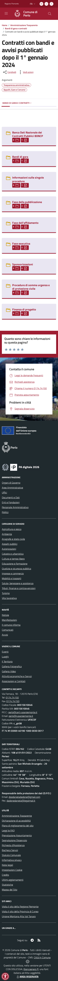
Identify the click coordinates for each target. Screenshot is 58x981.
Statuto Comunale (11, 855)
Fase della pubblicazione (27, 202)
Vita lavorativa (9, 598)
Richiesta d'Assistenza (13, 845)
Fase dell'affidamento (25, 223)
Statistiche (7, 885)
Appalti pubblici (9, 544)
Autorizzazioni (9, 549)
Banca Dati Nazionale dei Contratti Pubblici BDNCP (27, 134)
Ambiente (7, 534)
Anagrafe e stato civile (13, 539)
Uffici (4, 492)
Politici (5, 512)
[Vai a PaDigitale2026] (21, 467)
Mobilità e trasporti (11, 578)
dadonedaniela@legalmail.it (21, 800)
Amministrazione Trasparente (24, 25)
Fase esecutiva (21, 243)
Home (4, 25)
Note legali (7, 865)
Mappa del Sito (9, 889)
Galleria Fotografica (12, 666)
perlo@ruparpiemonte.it (21, 716)
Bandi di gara (20, 157)
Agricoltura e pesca (11, 529)
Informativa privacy (12, 860)
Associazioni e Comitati (13, 681)
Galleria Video (9, 671)
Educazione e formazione (14, 563)
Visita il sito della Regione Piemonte (20, 906)
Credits (5, 875)
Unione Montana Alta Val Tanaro (19, 916)
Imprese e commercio (13, 573)
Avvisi (5, 635)
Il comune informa (11, 625)
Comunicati (7, 630)
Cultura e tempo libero (13, 559)
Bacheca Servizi (10, 850)
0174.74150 (12, 697)
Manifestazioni (9, 620)
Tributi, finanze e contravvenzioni (18, 588)
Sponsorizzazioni (22, 264)
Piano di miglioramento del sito (17, 825)
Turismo (6, 593)
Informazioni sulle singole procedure (28, 179)
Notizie (5, 615)
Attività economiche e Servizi (17, 676)
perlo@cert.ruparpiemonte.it (22, 712)
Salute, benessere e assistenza (17, 583)
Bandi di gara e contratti (16, 28)
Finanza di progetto (24, 309)
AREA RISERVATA (29, 976)
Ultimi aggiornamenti (12, 880)
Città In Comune (42, 957)
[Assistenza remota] (28, 961)
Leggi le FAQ (8, 830)
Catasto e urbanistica (13, 554)
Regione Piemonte (12, 3)
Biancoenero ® (31, 969)
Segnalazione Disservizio (14, 840)
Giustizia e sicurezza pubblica (16, 568)
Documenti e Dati (11, 497)
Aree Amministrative (12, 487)
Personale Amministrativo (15, 507)
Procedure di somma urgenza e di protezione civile (31, 287)
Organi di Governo (11, 482)
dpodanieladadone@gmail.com (24, 797)
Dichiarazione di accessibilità (16, 820)
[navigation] (6, 13)
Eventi (5, 651)
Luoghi (5, 656)
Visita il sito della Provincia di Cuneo (20, 911)
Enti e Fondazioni (10, 502)
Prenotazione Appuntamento (17, 835)
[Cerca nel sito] (49, 13)
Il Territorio (7, 661)
